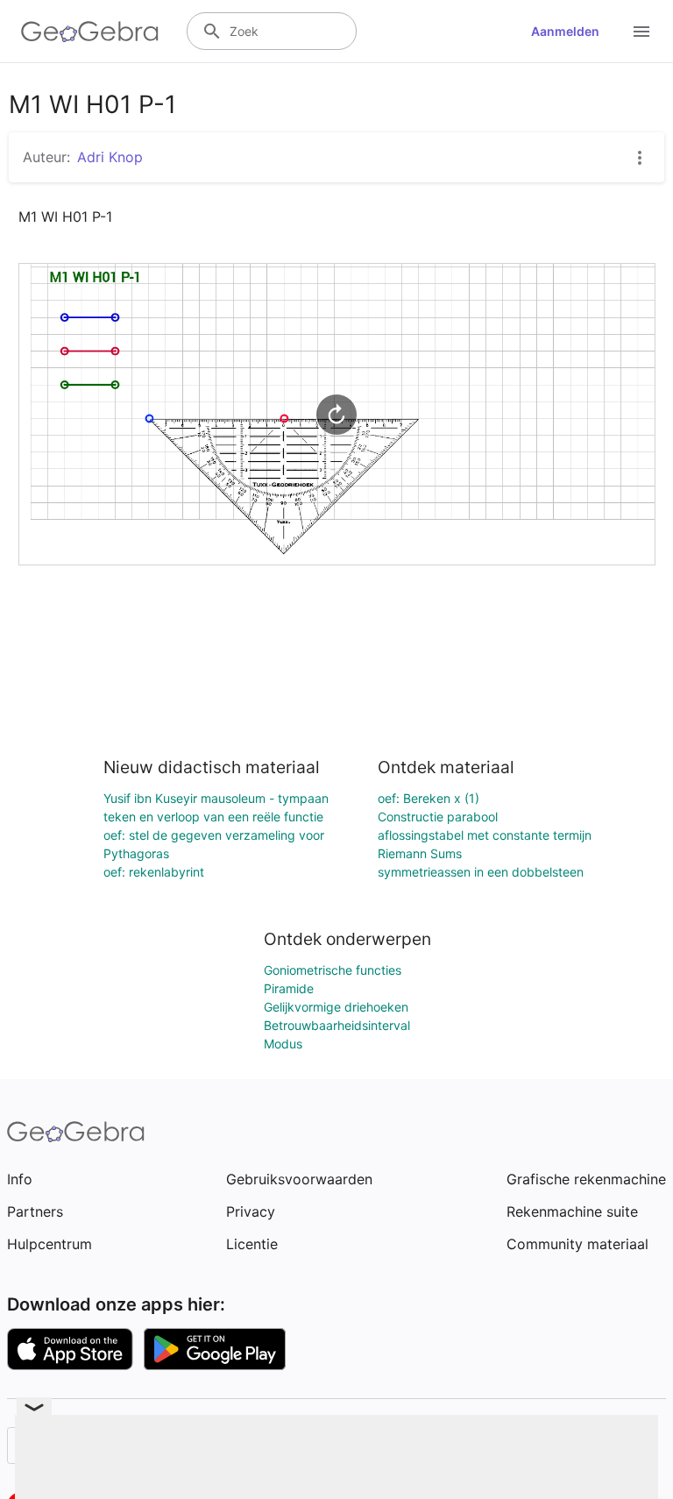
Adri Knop (110, 157)
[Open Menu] (641, 31)
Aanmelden (565, 31)
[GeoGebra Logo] (90, 31)
